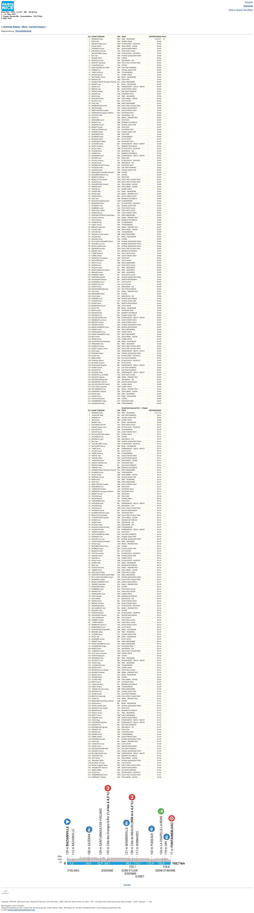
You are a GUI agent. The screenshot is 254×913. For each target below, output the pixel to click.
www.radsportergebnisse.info (21, 910)
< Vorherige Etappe (10, 27)
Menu (24, 27)
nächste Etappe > (37, 27)
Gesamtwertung (23, 31)
